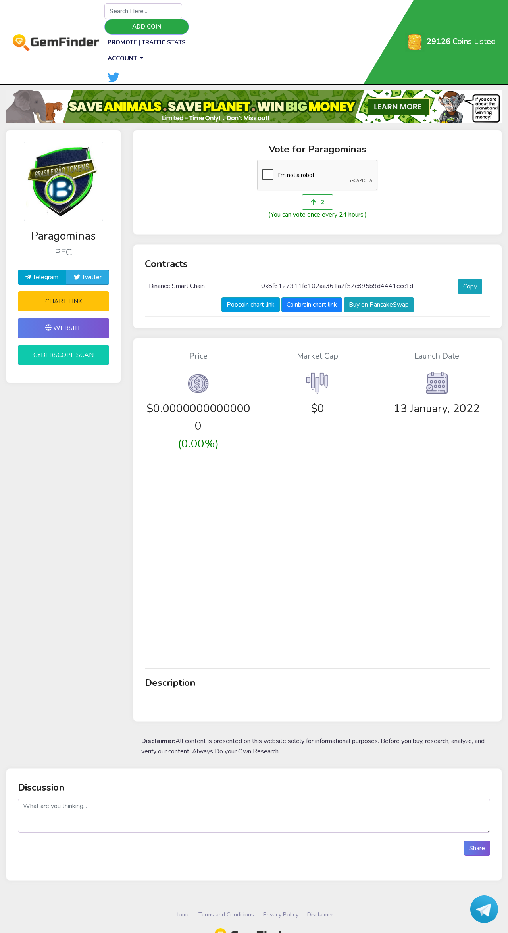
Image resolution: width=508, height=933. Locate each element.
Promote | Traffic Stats (147, 42)
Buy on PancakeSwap (379, 304)
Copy (470, 286)
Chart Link (63, 301)
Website (67, 328)
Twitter (91, 277)
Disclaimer (320, 914)
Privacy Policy (280, 914)
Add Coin (147, 27)
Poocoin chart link (251, 304)
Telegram (44, 277)
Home (182, 914)
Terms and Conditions (226, 914)
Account (123, 58)
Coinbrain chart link (312, 304)
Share (477, 848)
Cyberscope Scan (63, 355)
